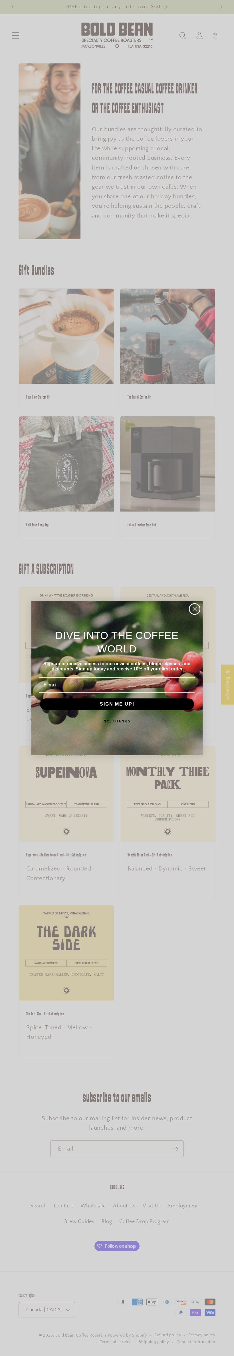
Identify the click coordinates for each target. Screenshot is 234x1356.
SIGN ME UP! (117, 704)
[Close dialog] (194, 609)
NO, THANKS (117, 721)
